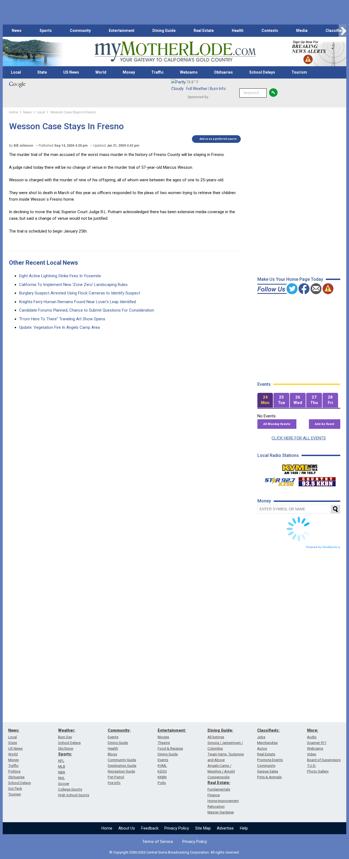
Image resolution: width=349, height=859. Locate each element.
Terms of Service (157, 841)
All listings (215, 737)
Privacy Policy (176, 828)
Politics (14, 771)
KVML (162, 766)
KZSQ (162, 771)
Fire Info (114, 783)
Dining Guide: (220, 730)
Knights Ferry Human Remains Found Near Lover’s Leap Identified (77, 301)
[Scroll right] (342, 31)
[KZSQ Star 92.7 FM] (278, 480)
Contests (269, 30)
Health (237, 30)
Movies (163, 737)
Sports (46, 30)
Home (106, 828)
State (42, 72)
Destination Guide (122, 766)
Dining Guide (164, 30)
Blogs (112, 754)
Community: (119, 730)
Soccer (63, 784)
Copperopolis (218, 777)
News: (13, 730)
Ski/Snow (65, 748)
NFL (61, 761)
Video (311, 754)
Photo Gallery (318, 771)
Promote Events (270, 760)
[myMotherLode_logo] (175, 51)
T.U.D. (311, 766)
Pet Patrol (116, 777)
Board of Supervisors (324, 760)
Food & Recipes (170, 748)
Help (244, 828)
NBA (61, 772)
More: (312, 730)
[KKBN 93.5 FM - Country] (316, 480)
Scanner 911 (316, 743)
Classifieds (336, 30)
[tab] (265, 400)
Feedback (149, 828)
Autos (262, 748)
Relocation (216, 806)
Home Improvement (223, 801)
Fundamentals (218, 789)
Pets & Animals (269, 777)
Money (129, 72)
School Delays (262, 72)
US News (71, 72)
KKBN (162, 777)
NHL (61, 778)
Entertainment (121, 30)
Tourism (299, 72)
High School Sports (73, 795)
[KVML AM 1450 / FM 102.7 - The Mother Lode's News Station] (300, 468)
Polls (162, 783)
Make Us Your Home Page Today (290, 279)
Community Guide (122, 760)
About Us (126, 828)
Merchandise (267, 743)
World (100, 72)
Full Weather (196, 88)
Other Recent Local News (43, 262)
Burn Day (65, 737)
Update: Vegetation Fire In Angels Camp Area (59, 327)
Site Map (203, 828)
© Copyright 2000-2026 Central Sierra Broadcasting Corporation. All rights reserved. (174, 852)
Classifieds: (268, 730)
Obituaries (223, 72)
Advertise (225, 828)
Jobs (261, 737)
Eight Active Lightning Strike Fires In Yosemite (60, 275)
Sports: (65, 754)
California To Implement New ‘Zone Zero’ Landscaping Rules (73, 284)
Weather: (66, 730)
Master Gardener (220, 812)
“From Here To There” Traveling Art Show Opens (62, 319)
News (17, 30)
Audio (312, 737)
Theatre (164, 743)
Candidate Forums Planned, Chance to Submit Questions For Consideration (86, 310)
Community (80, 30)
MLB (61, 766)
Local (16, 72)
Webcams (189, 72)
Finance (213, 795)
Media (302, 30)
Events (113, 737)
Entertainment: (172, 730)
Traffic (157, 72)
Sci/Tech (15, 788)
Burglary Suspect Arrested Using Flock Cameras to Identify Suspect (79, 293)
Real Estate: (218, 782)
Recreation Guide (121, 771)
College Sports (70, 789)
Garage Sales (267, 771)
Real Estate (204, 30)
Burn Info (218, 88)
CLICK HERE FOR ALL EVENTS (299, 438)
